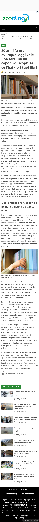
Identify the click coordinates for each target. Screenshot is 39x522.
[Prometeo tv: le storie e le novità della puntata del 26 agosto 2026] (7, 419)
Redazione (13, 489)
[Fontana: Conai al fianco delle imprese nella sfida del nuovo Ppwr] (7, 476)
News (4, 45)
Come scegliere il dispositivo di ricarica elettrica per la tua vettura (24, 394)
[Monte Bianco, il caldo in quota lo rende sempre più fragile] (7, 442)
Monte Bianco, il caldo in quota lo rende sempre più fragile (25, 441)
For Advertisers (27, 493)
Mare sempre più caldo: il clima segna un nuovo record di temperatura (25, 406)
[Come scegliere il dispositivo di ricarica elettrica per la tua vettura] (7, 394)
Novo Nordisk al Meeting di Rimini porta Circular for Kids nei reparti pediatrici (25, 464)
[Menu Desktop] (3, 28)
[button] (37, 28)
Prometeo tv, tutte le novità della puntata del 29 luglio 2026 (25, 452)
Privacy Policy (11, 493)
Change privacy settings (30, 520)
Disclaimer (25, 489)
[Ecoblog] (16, 18)
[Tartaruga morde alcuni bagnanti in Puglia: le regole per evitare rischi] (7, 430)
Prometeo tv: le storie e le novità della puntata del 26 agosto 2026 (25, 418)
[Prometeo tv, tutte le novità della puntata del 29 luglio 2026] (7, 453)
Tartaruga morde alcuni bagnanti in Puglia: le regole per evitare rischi (25, 430)
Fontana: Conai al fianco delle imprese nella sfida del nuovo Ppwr (24, 476)
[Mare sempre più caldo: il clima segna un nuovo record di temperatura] (7, 406)
